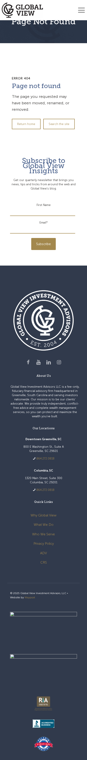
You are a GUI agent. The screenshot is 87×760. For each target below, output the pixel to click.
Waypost (30, 597)
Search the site (59, 124)
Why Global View (43, 515)
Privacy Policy (43, 544)
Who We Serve (43, 534)
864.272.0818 (45, 458)
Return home (26, 124)
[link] (43, 628)
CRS (43, 562)
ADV (43, 553)
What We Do (44, 525)
